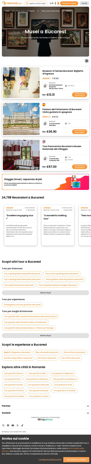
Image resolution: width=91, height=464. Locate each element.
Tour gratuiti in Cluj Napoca (65, 379)
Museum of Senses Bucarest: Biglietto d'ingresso (62, 72)
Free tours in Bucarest (50, 11)
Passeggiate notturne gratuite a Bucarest (22, 304)
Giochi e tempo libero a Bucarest (18, 358)
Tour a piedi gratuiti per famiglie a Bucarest (58, 285)
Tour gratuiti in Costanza (64, 390)
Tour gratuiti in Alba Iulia (38, 385)
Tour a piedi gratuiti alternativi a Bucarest (22, 279)
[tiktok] (22, 425)
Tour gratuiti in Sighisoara (62, 373)
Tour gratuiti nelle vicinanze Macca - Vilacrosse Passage (28, 328)
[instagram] (3, 425)
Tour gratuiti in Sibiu (37, 373)
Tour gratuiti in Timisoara (36, 379)
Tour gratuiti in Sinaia (13, 385)
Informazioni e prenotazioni (79, 95)
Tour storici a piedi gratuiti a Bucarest (61, 273)
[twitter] (17, 425)
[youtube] (12, 425)
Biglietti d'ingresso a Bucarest (17, 352)
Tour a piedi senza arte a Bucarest (19, 285)
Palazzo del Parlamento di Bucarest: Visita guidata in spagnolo (62, 110)
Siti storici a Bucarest (47, 358)
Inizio (7, 11)
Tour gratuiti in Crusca (14, 390)
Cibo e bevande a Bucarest (47, 352)
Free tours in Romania (25, 11)
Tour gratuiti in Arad (63, 385)
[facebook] (8, 425)
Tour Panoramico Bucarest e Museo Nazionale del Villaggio (61, 147)
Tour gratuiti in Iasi (12, 379)
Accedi (84, 3)
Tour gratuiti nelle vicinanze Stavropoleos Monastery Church (30, 316)
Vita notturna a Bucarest (74, 352)
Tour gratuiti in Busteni (38, 390)
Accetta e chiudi (76, 459)
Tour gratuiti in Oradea (14, 396)
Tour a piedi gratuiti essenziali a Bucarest (22, 273)
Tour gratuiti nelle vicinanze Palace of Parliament (25, 322)
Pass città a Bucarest (70, 358)
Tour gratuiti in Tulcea (38, 396)
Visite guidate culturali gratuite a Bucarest (64, 279)
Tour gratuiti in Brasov (13, 373)
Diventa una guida (69, 3)
